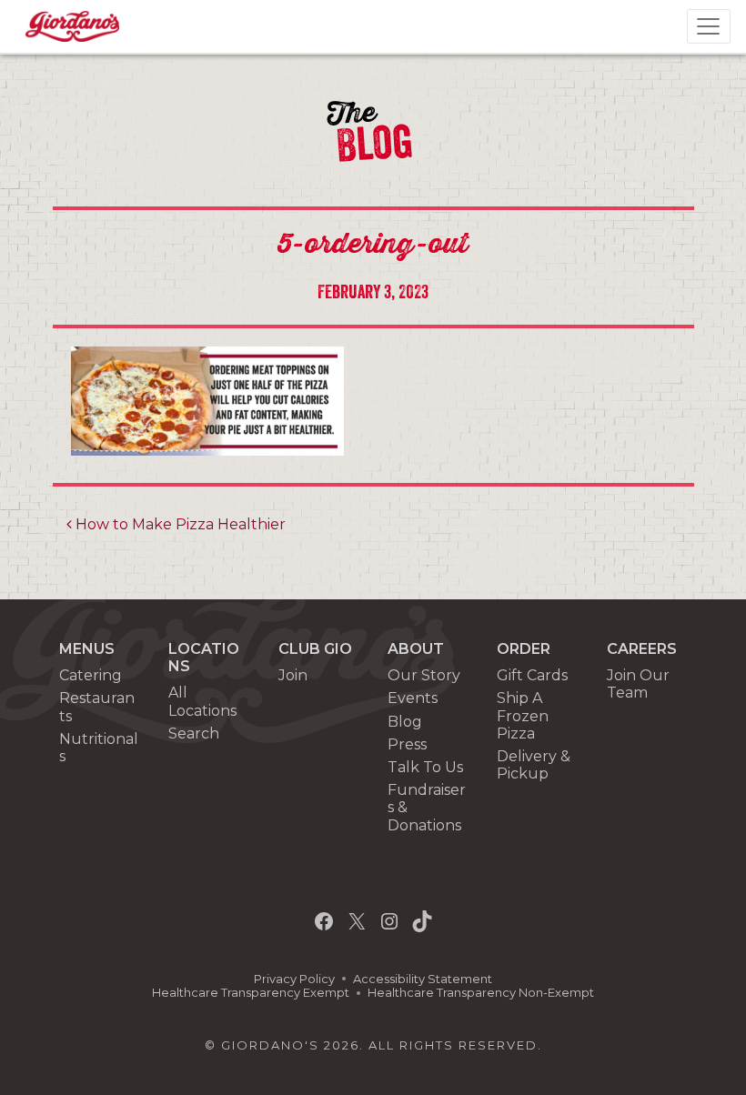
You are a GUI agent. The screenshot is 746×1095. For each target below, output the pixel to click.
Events (413, 698)
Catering (90, 675)
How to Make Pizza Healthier (179, 524)
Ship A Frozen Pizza (523, 715)
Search (193, 733)
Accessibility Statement (422, 979)
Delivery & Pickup (533, 765)
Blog (405, 721)
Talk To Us (425, 767)
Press (407, 744)
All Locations (202, 701)
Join (292, 675)
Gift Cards (532, 675)
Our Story (424, 675)
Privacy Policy (294, 979)
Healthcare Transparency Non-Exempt (481, 993)
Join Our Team (638, 684)
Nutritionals (98, 747)
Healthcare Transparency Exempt (250, 993)
